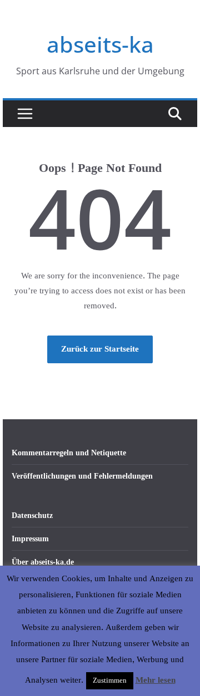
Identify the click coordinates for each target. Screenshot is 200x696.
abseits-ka (100, 44)
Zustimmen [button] (110, 680)
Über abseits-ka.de (43, 562)
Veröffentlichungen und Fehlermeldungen (82, 476)
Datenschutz (32, 515)
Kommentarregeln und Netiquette (69, 453)
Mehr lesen (156, 680)
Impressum (30, 539)
